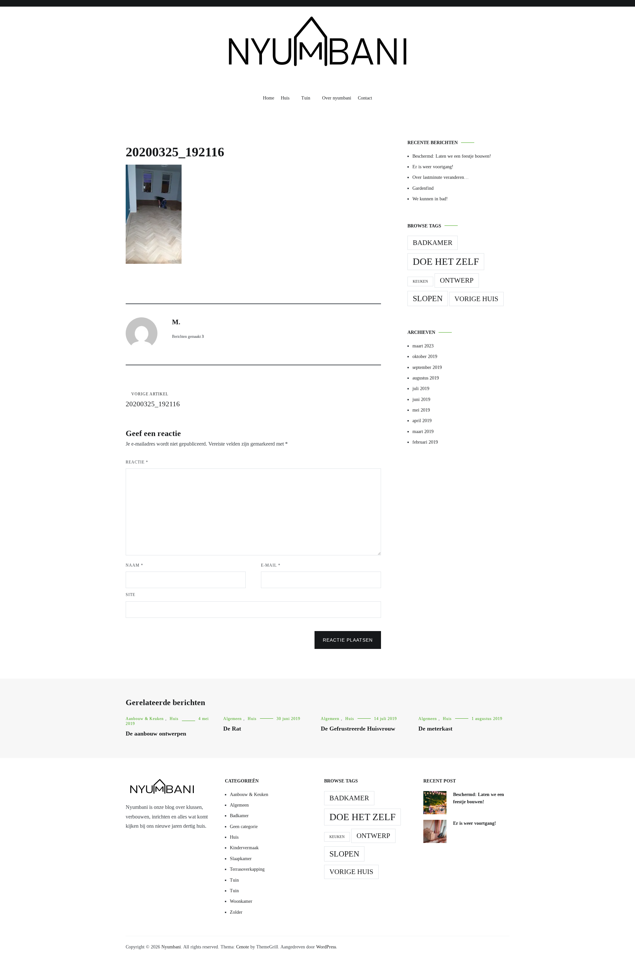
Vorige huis (476, 299)
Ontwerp (457, 280)
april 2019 (422, 420)
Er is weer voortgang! (432, 166)
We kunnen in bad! (430, 198)
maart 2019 (423, 431)
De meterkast (435, 728)
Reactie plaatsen (348, 640)
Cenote (242, 946)
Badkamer (432, 243)
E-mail (270, 565)
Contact (365, 98)
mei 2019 (421, 410)
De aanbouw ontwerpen (156, 733)
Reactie (137, 462)
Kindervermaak (244, 847)
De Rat (232, 728)
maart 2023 (423, 345)
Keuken (420, 281)
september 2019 (427, 367)
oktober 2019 (424, 356)
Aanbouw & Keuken (145, 718)
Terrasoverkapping (247, 869)
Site (130, 594)
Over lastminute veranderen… (440, 177)
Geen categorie (244, 826)
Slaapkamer (241, 858)
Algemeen (232, 718)
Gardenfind (423, 188)
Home (268, 98)
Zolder (236, 912)
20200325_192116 (153, 400)
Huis (285, 98)
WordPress (326, 946)
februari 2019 (425, 442)
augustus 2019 (425, 378)
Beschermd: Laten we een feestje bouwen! (451, 156)
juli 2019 (420, 388)
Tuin (305, 98)
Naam (134, 565)
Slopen (428, 298)
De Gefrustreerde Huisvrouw (358, 728)
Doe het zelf (446, 261)
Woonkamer (241, 901)
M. (176, 322)
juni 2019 (421, 399)
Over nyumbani (336, 98)
